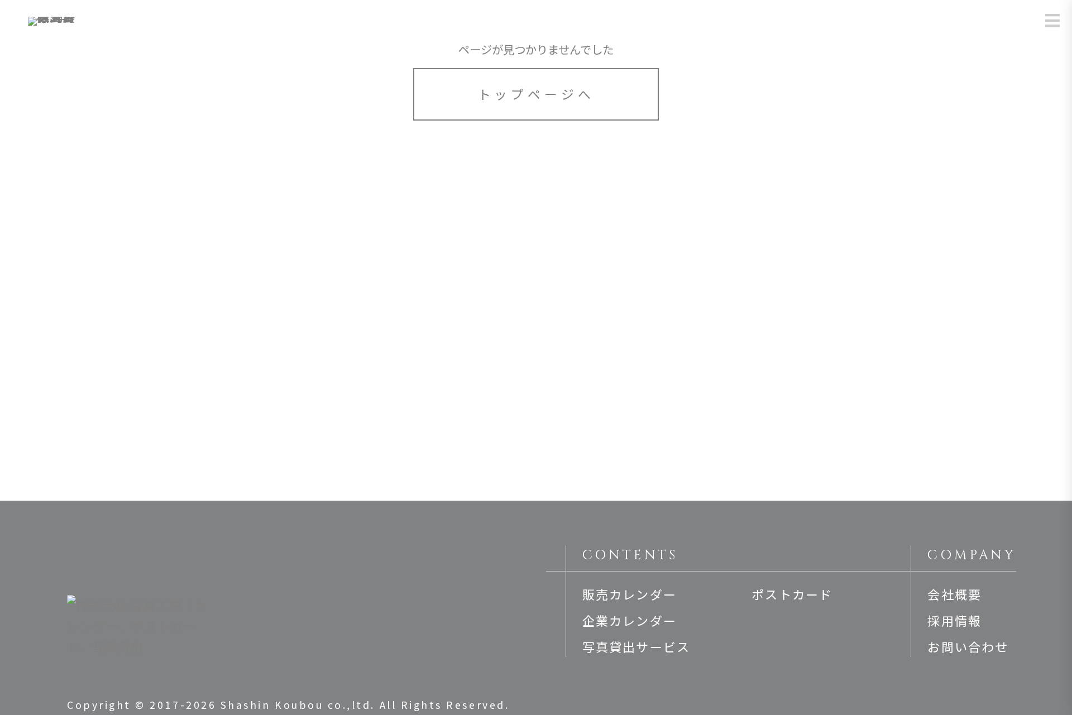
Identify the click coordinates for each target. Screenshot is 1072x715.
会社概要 (954, 594)
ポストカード (792, 594)
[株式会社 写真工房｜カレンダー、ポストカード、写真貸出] (52, 25)
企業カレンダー (629, 620)
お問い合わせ (967, 646)
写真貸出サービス (636, 646)
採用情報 (954, 620)
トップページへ (536, 94)
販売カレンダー (629, 594)
